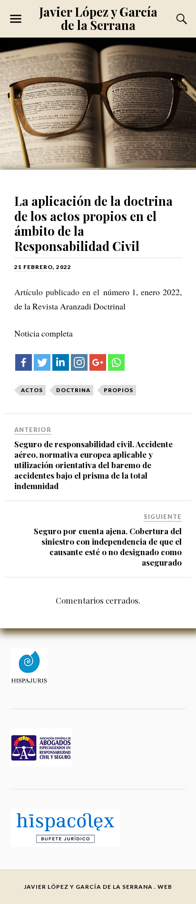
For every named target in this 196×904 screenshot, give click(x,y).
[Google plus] (97, 362)
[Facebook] (23, 362)
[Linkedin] (60, 362)
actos (32, 390)
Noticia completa (43, 333)
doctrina (73, 390)
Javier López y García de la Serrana (98, 18)
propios (118, 390)
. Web (163, 886)
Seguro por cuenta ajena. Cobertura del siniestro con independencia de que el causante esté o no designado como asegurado (108, 546)
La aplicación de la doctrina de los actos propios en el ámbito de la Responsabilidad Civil (93, 223)
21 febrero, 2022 (42, 266)
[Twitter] (42, 362)
